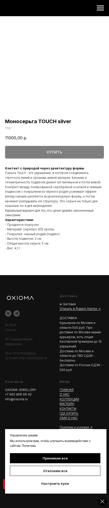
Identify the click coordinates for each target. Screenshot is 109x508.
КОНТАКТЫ (68, 408)
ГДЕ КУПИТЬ (69, 413)
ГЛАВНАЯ (67, 390)
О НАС (64, 394)
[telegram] (16, 313)
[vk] (8, 313)
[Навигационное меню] (100, 8)
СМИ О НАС (69, 418)
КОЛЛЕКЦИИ (69, 399)
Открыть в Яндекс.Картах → (80, 309)
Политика (29, 446)
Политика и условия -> (76, 427)
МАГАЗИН (67, 404)
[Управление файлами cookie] (102, 501)
